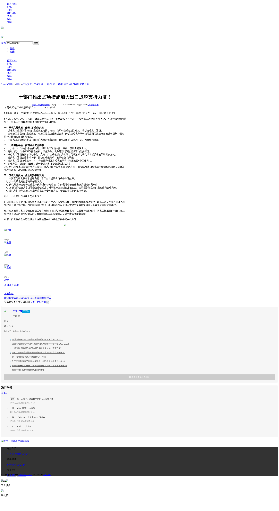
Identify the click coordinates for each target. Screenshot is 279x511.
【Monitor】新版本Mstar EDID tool (32, 417)
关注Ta (26, 311)
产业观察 (38, 84)
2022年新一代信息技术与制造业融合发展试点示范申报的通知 (38, 366)
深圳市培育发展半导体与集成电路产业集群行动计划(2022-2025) (39, 344)
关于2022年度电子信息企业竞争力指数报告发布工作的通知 (37, 361)
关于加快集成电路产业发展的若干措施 (28, 357)
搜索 (3, 43)
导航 (9, 19)
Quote (26, 298)
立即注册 (41, 302)
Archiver (26, 454)
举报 (16, 285)
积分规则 (11, 464)
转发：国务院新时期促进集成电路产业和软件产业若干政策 (37, 353)
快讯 (9, 7)
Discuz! (47, 474)
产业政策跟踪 (41, 105)
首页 (12, 3)
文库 (9, 16)
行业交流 (27, 84)
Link (20, 298)
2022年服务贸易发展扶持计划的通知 (27, 370)
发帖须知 (21, 464)
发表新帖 (9, 293)
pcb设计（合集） (24, 426)
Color (9, 298)
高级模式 (46, 298)
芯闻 (9, 10)
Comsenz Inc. (25, 474)
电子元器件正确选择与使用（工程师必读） (36, 399)
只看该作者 (93, 105)
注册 (12, 51)
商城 (9, 22)
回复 (6, 280)
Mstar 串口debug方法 (26, 408)
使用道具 (9, 285)
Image (15, 298)
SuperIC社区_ (8, 84)
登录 (12, 48)
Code (32, 298)
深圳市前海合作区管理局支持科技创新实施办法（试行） (36, 339)
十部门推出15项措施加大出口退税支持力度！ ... (69, 84)
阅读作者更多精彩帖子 (139, 377)
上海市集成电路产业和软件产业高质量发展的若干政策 (35, 348)
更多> (4, 393)
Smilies (38, 298)
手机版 (18, 454)
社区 (11, 13)
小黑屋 (10, 454)
